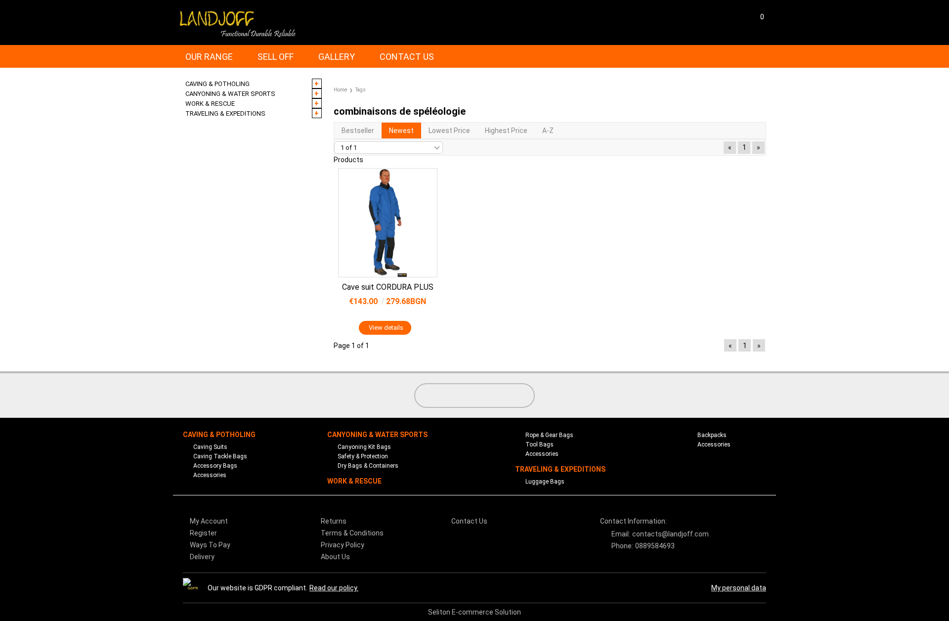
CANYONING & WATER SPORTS (377, 435)
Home (340, 89)
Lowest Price (449, 130)
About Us (335, 557)
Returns (333, 521)
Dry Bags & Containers (368, 465)
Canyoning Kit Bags (364, 447)
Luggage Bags (544, 481)
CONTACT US (407, 56)
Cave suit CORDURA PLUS (387, 287)
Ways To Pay (210, 545)
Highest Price (506, 130)
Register (203, 533)
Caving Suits (210, 447)
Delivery (202, 557)
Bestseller (358, 130)
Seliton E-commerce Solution (474, 612)
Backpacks (712, 435)
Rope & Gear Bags (549, 435)
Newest (401, 130)
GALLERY (336, 56)
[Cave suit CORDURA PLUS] (387, 222)
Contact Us (469, 521)
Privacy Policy (342, 545)
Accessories (209, 475)
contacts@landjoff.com (670, 534)
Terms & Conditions (352, 533)
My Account (209, 521)
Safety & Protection (363, 456)
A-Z (548, 130)
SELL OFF (276, 56)
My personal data (738, 588)
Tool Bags (539, 444)
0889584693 (655, 546)
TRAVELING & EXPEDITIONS (560, 469)
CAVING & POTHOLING (219, 435)
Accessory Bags (215, 465)
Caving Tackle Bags (220, 456)
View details (386, 327)
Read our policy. (333, 588)
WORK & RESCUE (354, 481)
